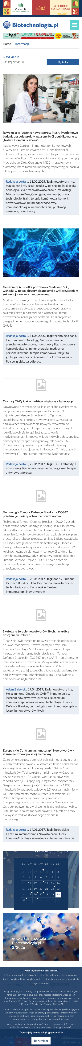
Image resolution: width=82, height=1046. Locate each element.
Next (65, 852)
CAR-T (44, 693)
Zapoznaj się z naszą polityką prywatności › (41, 1032)
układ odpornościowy (41, 202)
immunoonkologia (18, 207)
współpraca (33, 361)
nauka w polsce (46, 185)
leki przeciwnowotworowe (38, 190)
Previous (17, 852)
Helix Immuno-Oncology (22, 340)
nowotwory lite (63, 181)
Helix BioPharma (41, 583)
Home (7, 43)
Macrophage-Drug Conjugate (25, 194)
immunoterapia (41, 207)
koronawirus (42, 357)
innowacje (53, 194)
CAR (56, 464)
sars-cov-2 (25, 357)
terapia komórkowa (44, 198)
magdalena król (16, 185)
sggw (31, 185)
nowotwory (27, 211)
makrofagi (64, 190)
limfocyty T (68, 464)
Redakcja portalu (17, 181)
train (26, 198)
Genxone (46, 340)
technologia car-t (64, 335)
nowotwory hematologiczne (46, 468)
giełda (20, 361)
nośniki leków (67, 185)
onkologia (12, 190)
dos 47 (57, 579)
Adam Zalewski (16, 689)
